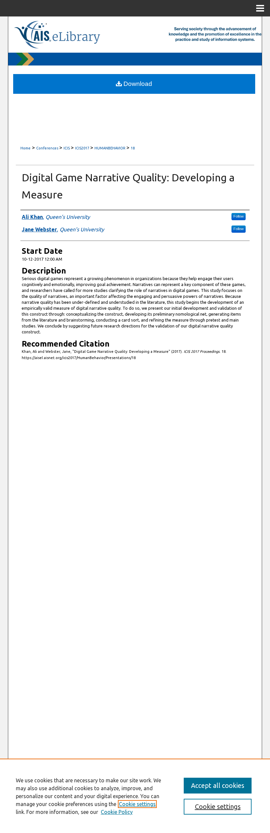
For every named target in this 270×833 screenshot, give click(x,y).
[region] (135, 796)
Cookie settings (137, 804)
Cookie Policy (117, 812)
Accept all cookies (217, 785)
